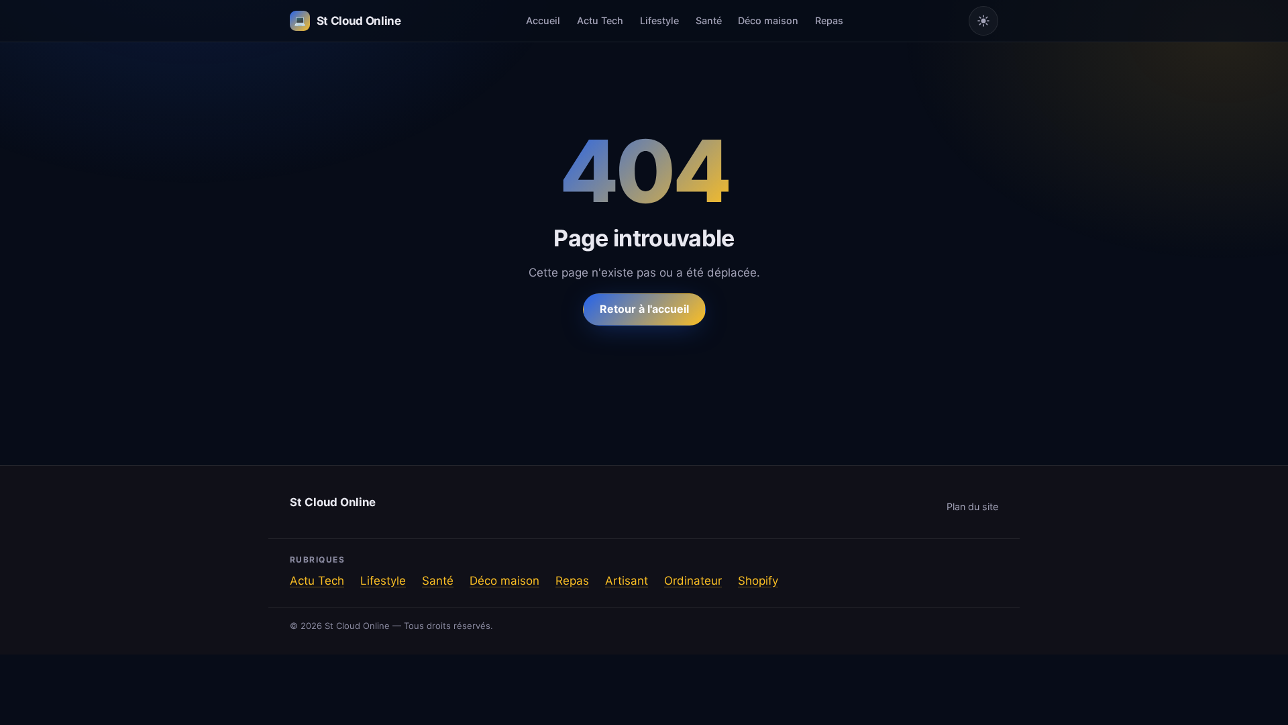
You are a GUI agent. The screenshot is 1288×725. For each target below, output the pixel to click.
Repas (829, 20)
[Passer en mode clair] (983, 21)
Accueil (543, 20)
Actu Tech (600, 20)
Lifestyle (659, 20)
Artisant (626, 580)
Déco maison (768, 20)
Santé (709, 20)
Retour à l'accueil (644, 309)
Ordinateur (693, 580)
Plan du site (972, 506)
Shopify (758, 580)
